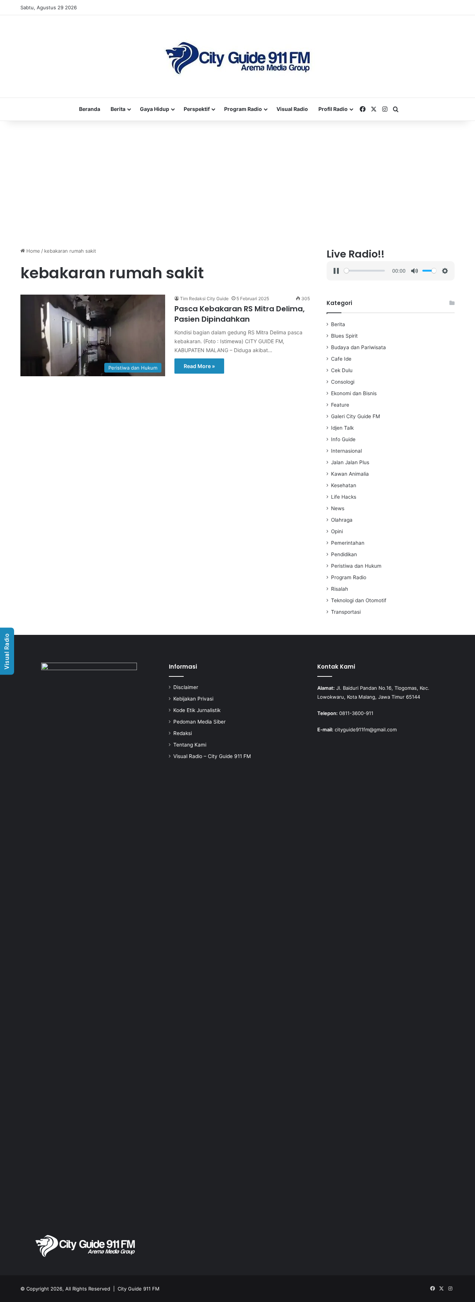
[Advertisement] (237, 184)
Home (32, 251)
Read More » (199, 366)
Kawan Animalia (350, 474)
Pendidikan (344, 554)
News (337, 508)
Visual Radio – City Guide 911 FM (212, 756)
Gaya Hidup (154, 109)
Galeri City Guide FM (355, 416)
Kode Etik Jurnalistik (196, 710)
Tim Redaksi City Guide (204, 298)
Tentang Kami (189, 745)
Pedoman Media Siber (199, 722)
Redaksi (182, 733)
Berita (118, 109)
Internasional (346, 451)
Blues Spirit (344, 336)
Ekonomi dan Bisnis (354, 393)
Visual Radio (292, 109)
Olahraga (342, 520)
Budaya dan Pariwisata (358, 347)
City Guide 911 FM (139, 1289)
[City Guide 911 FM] (238, 56)
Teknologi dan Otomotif (358, 600)
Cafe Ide (341, 359)
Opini (337, 531)
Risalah (339, 589)
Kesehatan (343, 485)
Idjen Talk (342, 428)
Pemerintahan (347, 543)
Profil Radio (333, 109)
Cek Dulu (342, 370)
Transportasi (346, 612)
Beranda (89, 109)
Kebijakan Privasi (193, 699)
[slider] (364, 270)
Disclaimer (185, 687)
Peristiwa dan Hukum (356, 566)
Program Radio (243, 109)
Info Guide (343, 439)
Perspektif (197, 109)
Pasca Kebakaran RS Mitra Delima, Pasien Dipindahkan (239, 314)
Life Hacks (343, 497)
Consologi (342, 382)
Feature (340, 405)
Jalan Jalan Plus (350, 462)
